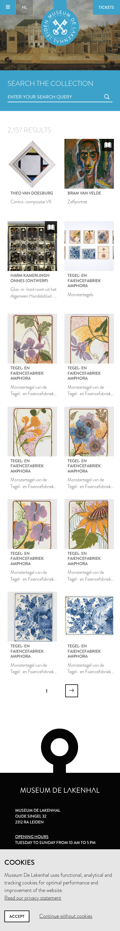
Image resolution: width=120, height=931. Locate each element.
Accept (16, 916)
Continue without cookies (65, 916)
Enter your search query (28, 90)
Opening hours (32, 837)
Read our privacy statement (32, 898)
